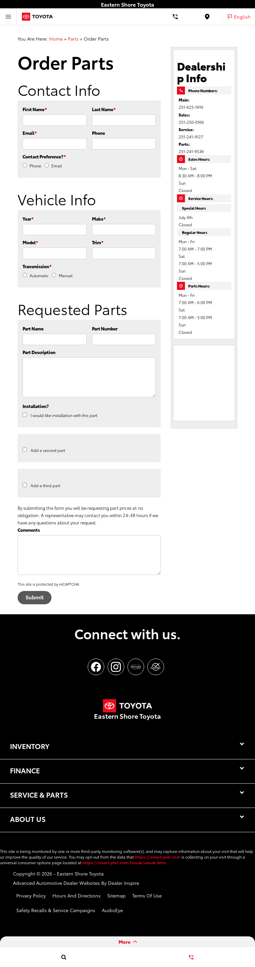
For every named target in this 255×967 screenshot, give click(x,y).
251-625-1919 (191, 107)
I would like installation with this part (64, 415)
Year (28, 219)
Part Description (39, 352)
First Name (35, 109)
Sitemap (116, 895)
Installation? (36, 406)
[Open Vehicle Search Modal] (64, 957)
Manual (65, 275)
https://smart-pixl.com (157, 857)
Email (30, 133)
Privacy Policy (31, 895)
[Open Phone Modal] (175, 16)
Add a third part (45, 485)
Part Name (33, 328)
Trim (97, 242)
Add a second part (48, 450)
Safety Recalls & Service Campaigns (55, 910)
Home (56, 38)
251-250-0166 (191, 122)
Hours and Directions (76, 895)
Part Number (105, 328)
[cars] (136, 667)
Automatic (39, 275)
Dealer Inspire (123, 882)
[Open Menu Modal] (8, 16)
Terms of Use (147, 895)
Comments (29, 530)
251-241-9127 (191, 136)
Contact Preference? (44, 156)
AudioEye (112, 910)
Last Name (104, 109)
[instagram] (116, 667)
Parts (73, 38)
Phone (98, 133)
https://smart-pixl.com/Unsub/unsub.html (124, 862)
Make (99, 219)
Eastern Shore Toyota (80, 873)
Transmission (37, 266)
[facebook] (96, 667)
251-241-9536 (191, 151)
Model (30, 242)
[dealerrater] (155, 667)
